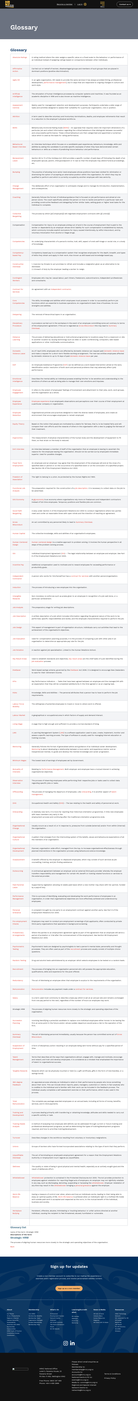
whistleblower (98, 1183)
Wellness (16, 1166)
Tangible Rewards (20, 1071)
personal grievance (83, 1185)
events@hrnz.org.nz (80, 1380)
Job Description (19, 616)
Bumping (16, 172)
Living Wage (17, 724)
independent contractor (61, 289)
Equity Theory (18, 424)
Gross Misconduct (86, 326)
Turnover (16, 1138)
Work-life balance (65, 1197)
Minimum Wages (19, 760)
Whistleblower (19, 1178)
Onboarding (17, 812)
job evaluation (38, 661)
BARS (15, 128)
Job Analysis (18, 607)
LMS (14, 733)
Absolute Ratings (20, 57)
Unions (15, 1146)
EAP (14, 365)
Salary (15, 998)
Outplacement (19, 860)
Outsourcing (18, 871)
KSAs (15, 693)
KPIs (14, 681)
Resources (119, 1310)
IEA (14, 553)
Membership (34, 1310)
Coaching (16, 197)
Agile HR (16, 80)
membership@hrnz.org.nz (82, 1369)
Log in (79, 4)
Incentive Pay (18, 565)
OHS (14, 803)
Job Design (17, 627)
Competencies (19, 241)
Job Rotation (18, 650)
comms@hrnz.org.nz (89, 1382)
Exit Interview (18, 449)
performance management (55, 82)
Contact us (124, 4)
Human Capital (19, 533)
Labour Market (19, 715)
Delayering (17, 314)
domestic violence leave (114, 351)
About (9, 1310)
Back (12, 1247)
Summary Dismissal (84, 522)
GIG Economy (18, 499)
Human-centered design (42, 542)
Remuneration (19, 989)
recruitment (75, 949)
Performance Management (53, 769)
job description (81, 488)
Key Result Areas (20, 659)
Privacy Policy (110, 1378)
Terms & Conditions (112, 1374)
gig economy (38, 499)
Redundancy (18, 980)
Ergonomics (18, 438)
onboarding (86, 792)
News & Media (99, 1310)
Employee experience (41, 401)
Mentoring (17, 747)
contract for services (80, 576)
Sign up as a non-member (69, 1288)
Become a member (65, 4)
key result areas (75, 659)
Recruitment (18, 969)
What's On (54, 1310)
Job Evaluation (19, 639)
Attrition (16, 116)
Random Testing (19, 960)
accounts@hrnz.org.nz (81, 1375)
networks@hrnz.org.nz (81, 1390)
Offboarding (18, 792)
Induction (17, 587)
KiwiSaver (17, 670)
